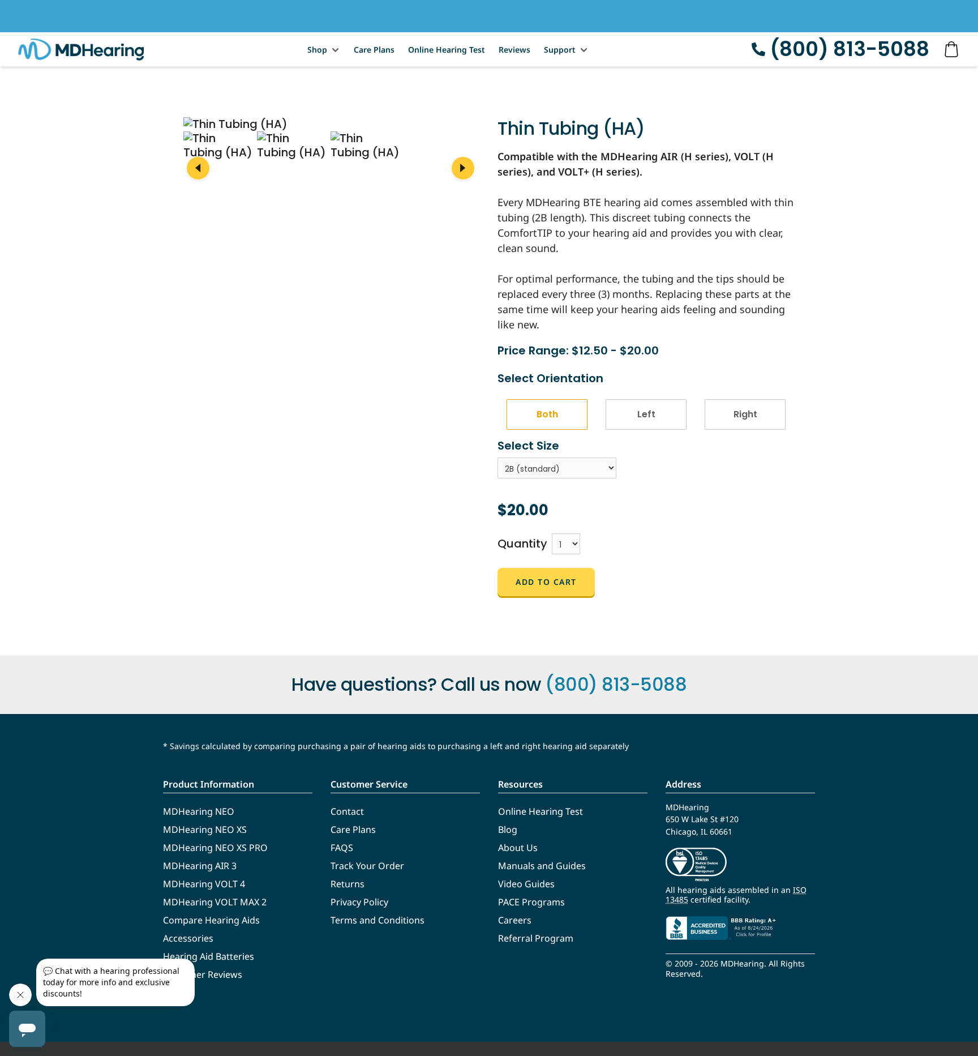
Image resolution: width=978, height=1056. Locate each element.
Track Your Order (367, 866)
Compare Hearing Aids (211, 920)
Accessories (188, 938)
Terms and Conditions (377, 920)
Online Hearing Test (446, 49)
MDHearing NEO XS (205, 829)
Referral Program (535, 938)
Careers (514, 920)
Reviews (514, 49)
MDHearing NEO (198, 811)
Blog (507, 829)
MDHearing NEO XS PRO (215, 847)
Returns (347, 884)
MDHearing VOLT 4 (204, 884)
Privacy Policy (359, 902)
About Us (518, 847)
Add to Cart (546, 581)
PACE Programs (531, 902)
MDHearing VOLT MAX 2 (215, 902)
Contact (347, 811)
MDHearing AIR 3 (200, 866)
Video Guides (526, 884)
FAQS (342, 847)
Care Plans (374, 49)
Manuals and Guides (542, 866)
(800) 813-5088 (849, 49)
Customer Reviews (202, 974)
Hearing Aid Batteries (208, 956)
